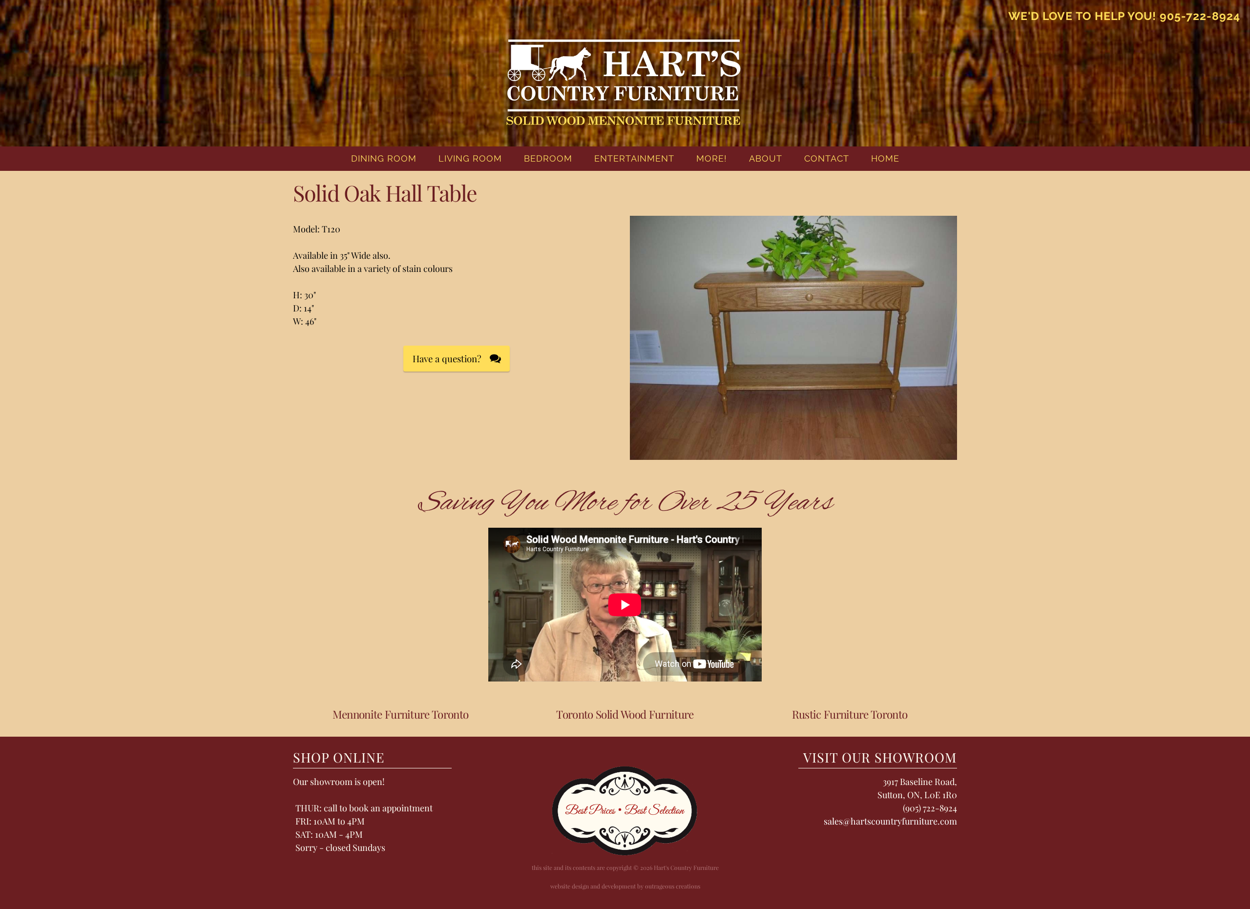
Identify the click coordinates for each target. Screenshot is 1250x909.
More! (711, 158)
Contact (826, 158)
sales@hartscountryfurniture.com (890, 821)
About (765, 158)
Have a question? (447, 358)
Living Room (470, 158)
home (885, 158)
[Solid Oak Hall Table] (793, 454)
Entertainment (634, 158)
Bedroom (548, 158)
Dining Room (384, 158)
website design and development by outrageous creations (625, 886)
